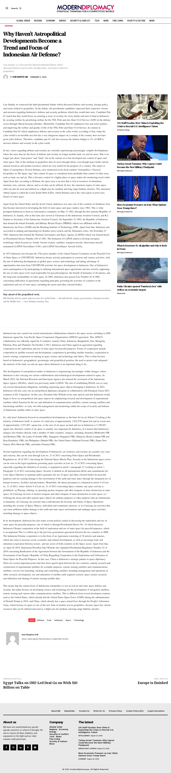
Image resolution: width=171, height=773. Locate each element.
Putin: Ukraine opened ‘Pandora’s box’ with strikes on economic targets (139, 288)
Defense (9, 25)
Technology (79, 620)
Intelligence (122, 118)
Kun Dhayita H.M (20, 77)
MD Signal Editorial (124, 171)
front (49, 620)
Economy (121, 200)
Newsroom (121, 293)
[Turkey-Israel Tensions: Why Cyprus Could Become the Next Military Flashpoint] (142, 147)
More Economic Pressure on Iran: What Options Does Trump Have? (98, 754)
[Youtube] (35, 747)
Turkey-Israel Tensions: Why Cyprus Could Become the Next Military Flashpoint (139, 165)
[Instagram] (13, 747)
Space (68, 620)
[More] (43, 85)
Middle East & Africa (124, 159)
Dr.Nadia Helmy (123, 130)
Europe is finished (153, 683)
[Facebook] (6, 85)
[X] (12, 85)
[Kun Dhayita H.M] (6, 77)
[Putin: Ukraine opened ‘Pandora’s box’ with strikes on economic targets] (142, 270)
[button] (16, 8)
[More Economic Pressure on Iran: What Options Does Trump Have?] (142, 188)
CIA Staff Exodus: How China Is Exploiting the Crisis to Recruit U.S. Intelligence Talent (140, 124)
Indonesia (58, 620)
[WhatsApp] (18, 85)
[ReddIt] (30, 85)
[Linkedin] (24, 85)
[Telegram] (36, 85)
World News (122, 282)
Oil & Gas (121, 241)
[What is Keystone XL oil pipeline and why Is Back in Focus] (142, 229)
